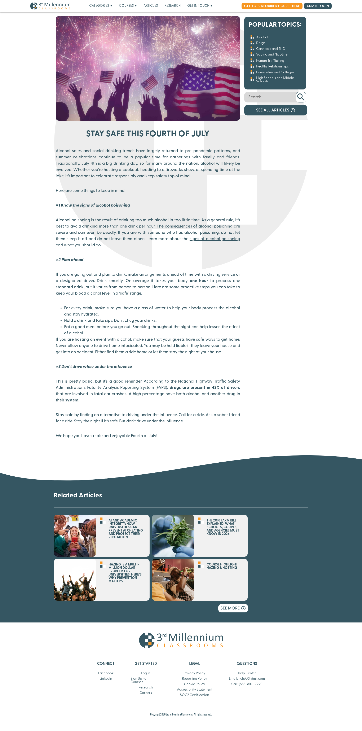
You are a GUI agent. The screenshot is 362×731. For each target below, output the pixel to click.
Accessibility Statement (194, 689)
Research (145, 687)
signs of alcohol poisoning (215, 239)
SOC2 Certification (194, 695)
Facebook (106, 673)
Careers (146, 693)
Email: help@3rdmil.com (247, 679)
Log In (145, 673)
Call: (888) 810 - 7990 (246, 684)
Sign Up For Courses (139, 680)
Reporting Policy (194, 679)
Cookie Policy (194, 684)
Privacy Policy (194, 673)
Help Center (247, 673)
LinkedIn (106, 679)
